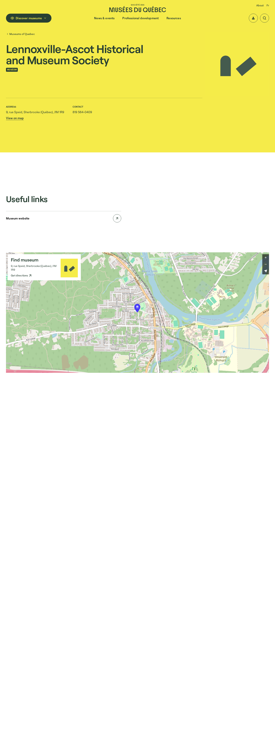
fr (268, 5)
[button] (253, 18)
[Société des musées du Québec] (137, 8)
